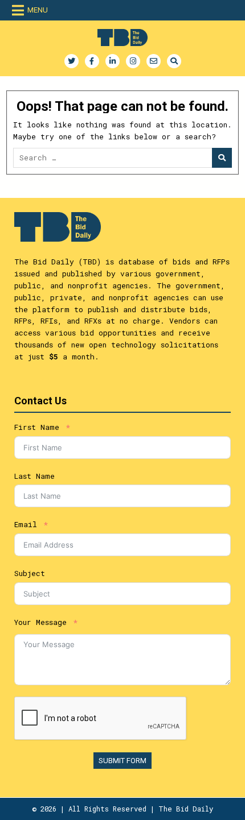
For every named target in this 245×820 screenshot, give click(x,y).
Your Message (40, 622)
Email (25, 524)
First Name (36, 427)
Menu (37, 10)
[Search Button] (174, 61)
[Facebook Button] (92, 61)
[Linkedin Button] (112, 61)
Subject (29, 573)
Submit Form (122, 760)
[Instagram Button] (133, 61)
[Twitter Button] (71, 61)
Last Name (34, 476)
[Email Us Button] (153, 61)
